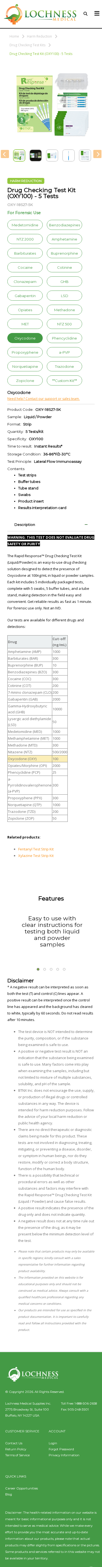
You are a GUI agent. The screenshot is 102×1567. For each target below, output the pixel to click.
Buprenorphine (64, 253)
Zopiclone (25, 380)
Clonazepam (25, 281)
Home (14, 36)
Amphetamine (64, 239)
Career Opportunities (21, 1488)
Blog (8, 1494)
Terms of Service (17, 1455)
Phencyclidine (64, 338)
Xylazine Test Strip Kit (36, 855)
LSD (64, 296)
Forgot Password (61, 1449)
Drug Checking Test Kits (27, 45)
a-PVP (64, 352)
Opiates (25, 310)
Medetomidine (25, 225)
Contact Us (13, 1443)
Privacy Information (64, 1455)
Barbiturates (25, 253)
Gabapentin (25, 296)
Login (53, 1443)
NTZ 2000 (25, 239)
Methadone (64, 310)
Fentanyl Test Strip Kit (36, 849)
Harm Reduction (39, 36)
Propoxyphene (25, 352)
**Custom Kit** (64, 380)
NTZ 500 (64, 324)
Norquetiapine (25, 366)
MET (25, 324)
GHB (64, 281)
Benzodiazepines (64, 225)
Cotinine (64, 267)
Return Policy (15, 1449)
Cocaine (25, 267)
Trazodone (64, 366)
